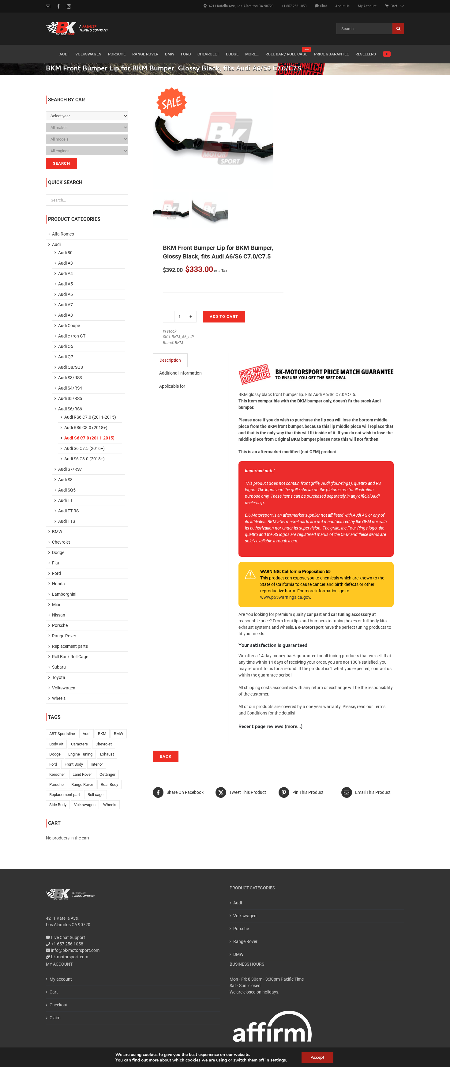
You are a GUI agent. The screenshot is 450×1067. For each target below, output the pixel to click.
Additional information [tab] (180, 373)
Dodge (58, 552)
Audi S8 (65, 479)
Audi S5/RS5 (70, 398)
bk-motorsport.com (69, 956)
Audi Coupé (69, 325)
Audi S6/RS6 (70, 408)
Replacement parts (70, 646)
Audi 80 (65, 252)
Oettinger (107, 774)
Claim (55, 1017)
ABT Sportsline (62, 733)
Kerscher (57, 774)
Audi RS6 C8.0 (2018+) (85, 427)
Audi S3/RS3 (70, 377)
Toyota (58, 677)
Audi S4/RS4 (70, 388)
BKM (179, 342)
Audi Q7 (65, 356)
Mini (56, 604)
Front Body (74, 764)
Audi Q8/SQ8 (70, 367)
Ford (56, 573)
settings (278, 1060)
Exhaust (107, 754)
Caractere (79, 744)
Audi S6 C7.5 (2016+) (84, 448)
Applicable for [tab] (172, 386)
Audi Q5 (65, 346)
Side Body (57, 804)
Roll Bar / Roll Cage (70, 656)
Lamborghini (64, 594)
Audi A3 (65, 263)
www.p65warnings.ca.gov (285, 597)
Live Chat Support (67, 937)
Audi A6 (65, 294)
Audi (56, 244)
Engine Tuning (80, 754)
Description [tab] (170, 360)
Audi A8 (65, 315)
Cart (54, 992)
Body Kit (56, 744)
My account (61, 979)
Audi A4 (65, 273)
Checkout (59, 1004)
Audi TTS (66, 521)
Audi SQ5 (67, 490)
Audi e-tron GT (71, 336)
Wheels (59, 698)
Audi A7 (65, 304)
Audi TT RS (68, 510)
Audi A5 (65, 283)
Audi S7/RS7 (70, 469)
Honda (58, 583)
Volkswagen (63, 687)
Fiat (55, 562)
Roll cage (95, 794)
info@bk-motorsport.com (75, 950)
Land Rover (82, 774)
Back (165, 756)
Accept (317, 1057)
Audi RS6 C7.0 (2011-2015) (90, 417)
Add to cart (224, 316)
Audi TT (65, 500)
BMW (57, 531)
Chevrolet (61, 542)
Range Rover (64, 635)
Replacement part (64, 794)
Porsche (60, 625)
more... (293, 727)
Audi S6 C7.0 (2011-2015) (89, 437)
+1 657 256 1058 (66, 943)
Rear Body (109, 784)
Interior (97, 764)
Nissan (58, 615)
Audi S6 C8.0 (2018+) (84, 458)
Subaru (59, 667)
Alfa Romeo (63, 234)
